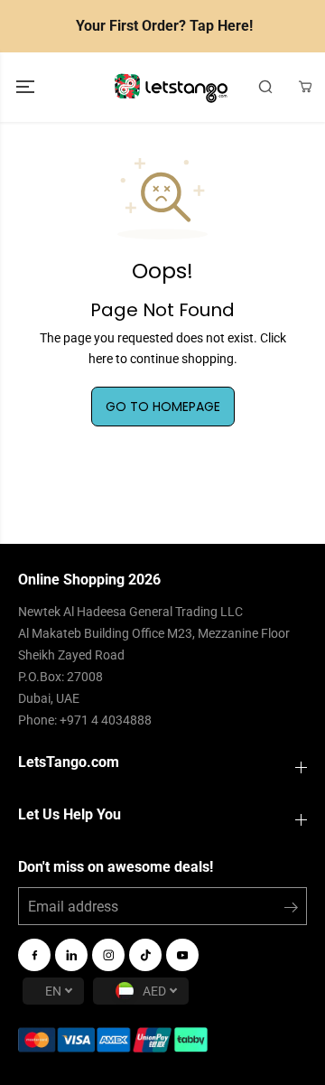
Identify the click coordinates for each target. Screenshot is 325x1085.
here (100, 358)
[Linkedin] (71, 955)
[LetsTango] (171, 87)
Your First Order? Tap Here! (164, 25)
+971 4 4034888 (106, 720)
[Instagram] (108, 955)
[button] (27, 87)
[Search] (265, 87)
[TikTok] (145, 955)
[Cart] (305, 87)
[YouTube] (182, 955)
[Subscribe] (291, 910)
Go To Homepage (163, 407)
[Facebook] (34, 955)
